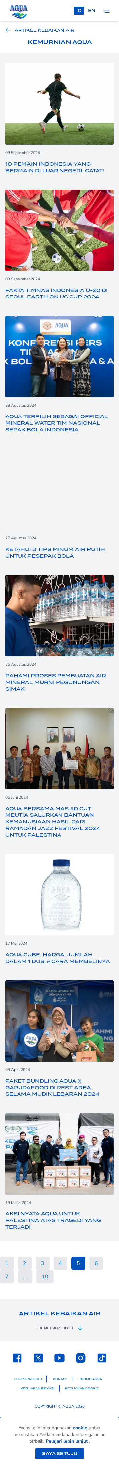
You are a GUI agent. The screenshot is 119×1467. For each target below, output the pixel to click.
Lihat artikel (55, 1328)
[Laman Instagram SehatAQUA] (81, 1358)
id (78, 10)
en (91, 10)
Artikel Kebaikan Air (44, 30)
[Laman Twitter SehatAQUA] (38, 1358)
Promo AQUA (90, 1379)
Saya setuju (59, 1453)
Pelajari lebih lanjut (67, 1441)
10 (45, 1276)
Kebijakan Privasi (37, 1388)
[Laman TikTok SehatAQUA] (102, 1358)
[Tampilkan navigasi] (106, 10)
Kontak (60, 1379)
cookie (81, 1428)
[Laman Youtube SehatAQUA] (59, 1358)
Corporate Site (28, 1379)
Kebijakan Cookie (82, 1388)
